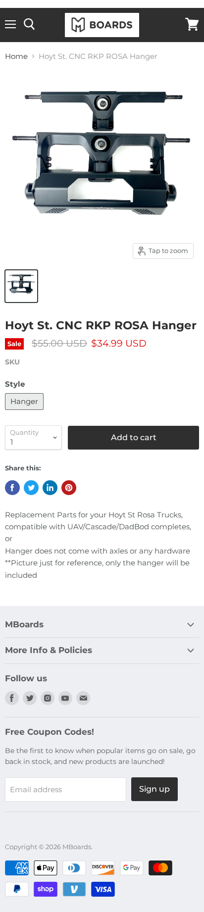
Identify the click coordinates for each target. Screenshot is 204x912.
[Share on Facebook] (12, 487)
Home (16, 56)
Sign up (154, 789)
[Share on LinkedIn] (50, 487)
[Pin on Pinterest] (68, 487)
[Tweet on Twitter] (31, 487)
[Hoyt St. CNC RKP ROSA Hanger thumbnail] (21, 286)
